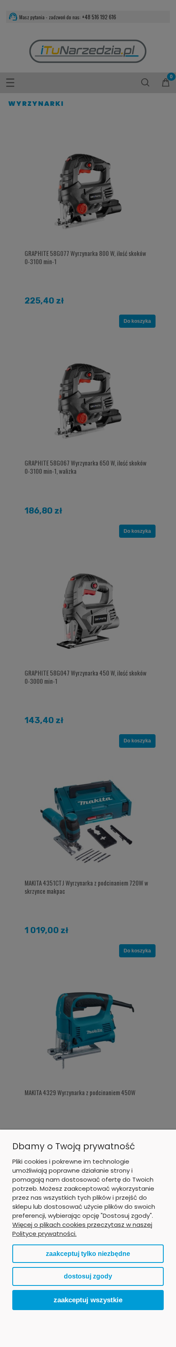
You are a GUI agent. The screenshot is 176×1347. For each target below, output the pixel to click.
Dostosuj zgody (88, 1276)
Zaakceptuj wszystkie (88, 1300)
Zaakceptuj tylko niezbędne (88, 1253)
